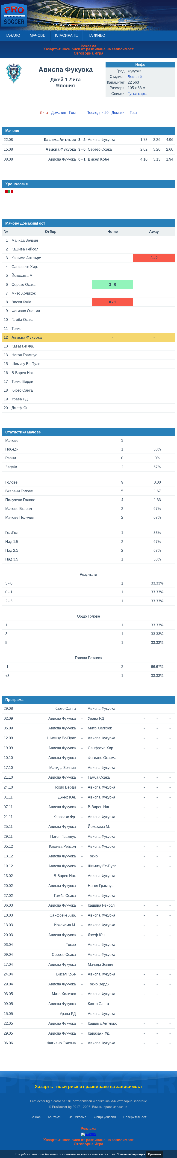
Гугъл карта (138, 94)
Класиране (66, 35)
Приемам (154, 1154)
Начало (12, 35)
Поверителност (134, 1117)
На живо (96, 35)
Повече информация (131, 1154)
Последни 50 (97, 113)
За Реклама (77, 1117)
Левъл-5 (135, 77)
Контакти (54, 1117)
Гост (73, 113)
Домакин (58, 113)
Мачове (37, 35)
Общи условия (105, 1117)
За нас (36, 1117)
